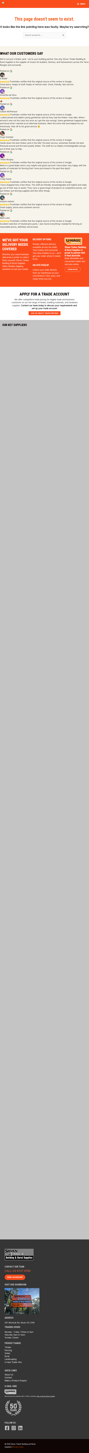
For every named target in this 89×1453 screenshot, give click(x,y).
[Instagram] (13, 1428)
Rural (7, 1356)
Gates (7, 1353)
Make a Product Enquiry (16, 1380)
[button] (73, 269)
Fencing (8, 1350)
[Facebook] (7, 1428)
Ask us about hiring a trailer (46, 1396)
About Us (9, 1375)
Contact (8, 1377)
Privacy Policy (18, 1447)
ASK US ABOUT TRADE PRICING (44, 313)
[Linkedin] (20, 1428)
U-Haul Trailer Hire (13, 1362)
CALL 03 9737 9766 (17, 1270)
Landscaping (11, 1359)
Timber (8, 1347)
